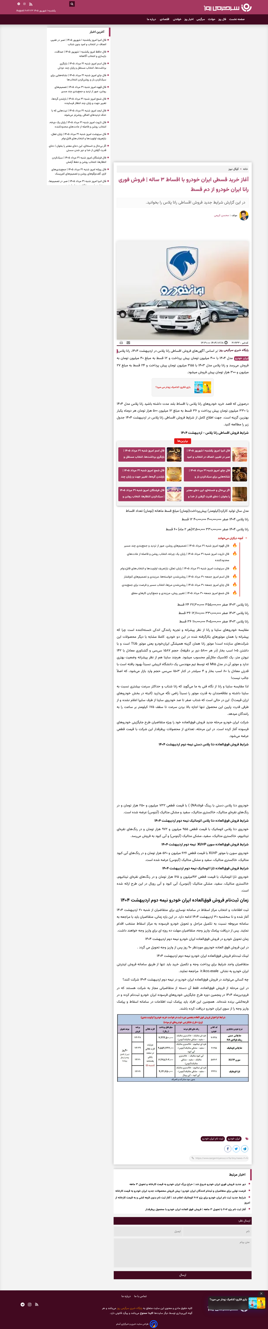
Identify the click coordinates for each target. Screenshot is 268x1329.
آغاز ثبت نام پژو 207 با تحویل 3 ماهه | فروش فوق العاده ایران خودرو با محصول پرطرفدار (195, 1210)
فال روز (222, 19)
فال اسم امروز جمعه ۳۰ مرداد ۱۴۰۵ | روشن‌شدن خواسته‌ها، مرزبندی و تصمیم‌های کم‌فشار (176, 577)
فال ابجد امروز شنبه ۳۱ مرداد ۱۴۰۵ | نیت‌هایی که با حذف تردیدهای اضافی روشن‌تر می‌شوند (78, 113)
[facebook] (228, 1149)
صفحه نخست (237, 19)
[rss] (31, 5)
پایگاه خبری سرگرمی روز (233, 350)
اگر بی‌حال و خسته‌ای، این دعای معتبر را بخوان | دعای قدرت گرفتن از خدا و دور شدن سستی (208, 494)
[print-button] (121, 342)
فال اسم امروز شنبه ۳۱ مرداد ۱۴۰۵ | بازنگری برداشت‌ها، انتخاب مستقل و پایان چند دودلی (143, 455)
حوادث (211, 19)
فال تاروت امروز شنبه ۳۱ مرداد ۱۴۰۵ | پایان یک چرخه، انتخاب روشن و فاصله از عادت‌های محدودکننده (178, 557)
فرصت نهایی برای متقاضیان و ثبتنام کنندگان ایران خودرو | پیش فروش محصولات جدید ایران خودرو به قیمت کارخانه (180, 1191)
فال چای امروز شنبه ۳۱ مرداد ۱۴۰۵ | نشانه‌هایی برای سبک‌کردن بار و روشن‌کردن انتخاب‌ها (209, 474)
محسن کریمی (221, 215)
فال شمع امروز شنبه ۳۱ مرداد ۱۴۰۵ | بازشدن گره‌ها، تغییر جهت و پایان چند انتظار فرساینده (142, 474)
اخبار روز (188, 19)
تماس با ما (140, 1296)
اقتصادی (165, 19)
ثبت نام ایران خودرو (212, 1139)
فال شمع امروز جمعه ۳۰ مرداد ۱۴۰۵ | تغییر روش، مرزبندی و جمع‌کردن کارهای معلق (180, 593)
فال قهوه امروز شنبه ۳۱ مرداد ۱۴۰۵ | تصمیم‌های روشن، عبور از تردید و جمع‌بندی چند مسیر (176, 546)
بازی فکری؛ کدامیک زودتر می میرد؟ (228, 1299)
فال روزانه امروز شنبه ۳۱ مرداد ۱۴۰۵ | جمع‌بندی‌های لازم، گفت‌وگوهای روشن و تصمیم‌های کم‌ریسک (78, 171)
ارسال (182, 1275)
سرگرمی (201, 19)
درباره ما (152, 19)
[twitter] (236, 1149)
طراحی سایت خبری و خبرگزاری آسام (132, 1324)
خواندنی (177, 19)
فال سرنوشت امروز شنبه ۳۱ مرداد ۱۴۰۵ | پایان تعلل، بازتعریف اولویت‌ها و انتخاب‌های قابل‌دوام (174, 568)
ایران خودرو (234, 1139)
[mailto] (127, 343)
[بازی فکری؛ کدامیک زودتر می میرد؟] (257, 1303)
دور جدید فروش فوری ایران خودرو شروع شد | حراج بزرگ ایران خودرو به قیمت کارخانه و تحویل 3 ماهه (187, 1185)
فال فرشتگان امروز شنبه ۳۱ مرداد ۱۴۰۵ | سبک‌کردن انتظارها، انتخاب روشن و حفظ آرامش (142, 494)
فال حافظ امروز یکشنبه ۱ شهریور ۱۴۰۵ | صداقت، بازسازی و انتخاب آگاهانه (80, 54)
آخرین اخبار (97, 32)
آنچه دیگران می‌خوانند (230, 538)
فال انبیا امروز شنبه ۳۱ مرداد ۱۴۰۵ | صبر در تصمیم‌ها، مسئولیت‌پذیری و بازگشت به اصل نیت (77, 183)
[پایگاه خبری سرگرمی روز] (228, 7)
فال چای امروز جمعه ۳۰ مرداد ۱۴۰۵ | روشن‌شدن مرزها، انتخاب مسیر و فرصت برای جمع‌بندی (175, 585)
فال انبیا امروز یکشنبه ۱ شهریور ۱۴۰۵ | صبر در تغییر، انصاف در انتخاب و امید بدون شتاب (208, 455)
